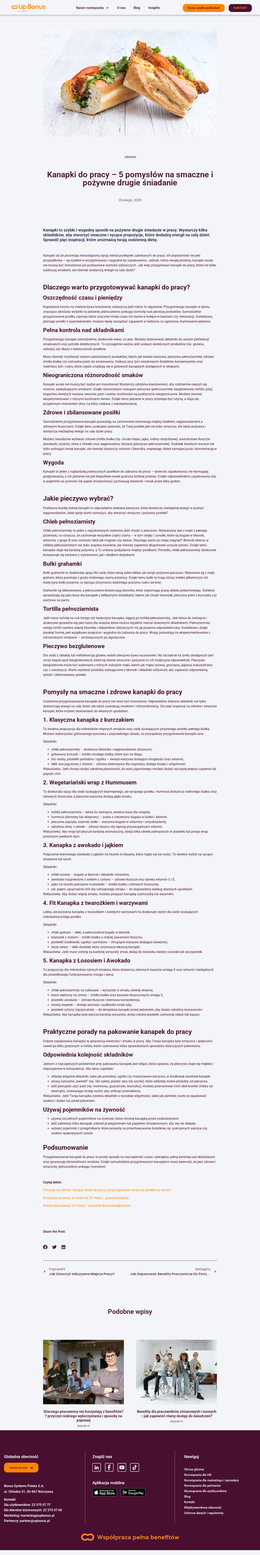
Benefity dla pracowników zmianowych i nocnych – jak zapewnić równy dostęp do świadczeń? (176, 1413)
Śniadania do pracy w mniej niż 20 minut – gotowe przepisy (86, 1198)
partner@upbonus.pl (35, 1521)
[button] (45, 1247)
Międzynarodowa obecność (203, 1507)
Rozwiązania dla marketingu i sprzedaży (211, 1480)
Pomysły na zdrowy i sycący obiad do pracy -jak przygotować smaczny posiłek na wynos (106, 1190)
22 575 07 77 (41, 1505)
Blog (137, 8)
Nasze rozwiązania (90, 8)
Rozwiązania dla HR (197, 1475)
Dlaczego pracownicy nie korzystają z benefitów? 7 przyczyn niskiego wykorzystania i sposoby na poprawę (84, 1415)
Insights (154, 8)
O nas (121, 8)
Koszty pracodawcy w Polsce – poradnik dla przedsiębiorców (87, 1206)
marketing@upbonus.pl (37, 1515)
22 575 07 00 (52, 1510)
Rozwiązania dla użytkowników (205, 1491)
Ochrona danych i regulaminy (203, 1513)
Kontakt (189, 1502)
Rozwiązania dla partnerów (202, 1485)
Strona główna (194, 1469)
